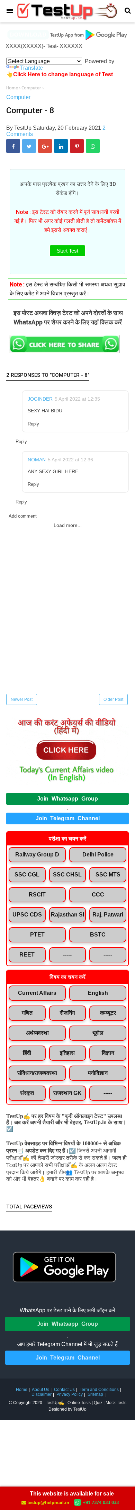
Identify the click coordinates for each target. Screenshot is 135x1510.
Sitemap (95, 1394)
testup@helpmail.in (48, 1502)
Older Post (113, 699)
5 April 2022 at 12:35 (77, 399)
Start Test (67, 251)
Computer (18, 97)
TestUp (80, 1409)
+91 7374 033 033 (101, 1502)
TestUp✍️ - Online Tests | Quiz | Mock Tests (86, 1402)
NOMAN (37, 459)
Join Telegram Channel (68, 818)
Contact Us (64, 1389)
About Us (40, 1389)
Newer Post (22, 699)
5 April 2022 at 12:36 (70, 459)
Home (21, 1389)
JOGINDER (40, 399)
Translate (31, 68)
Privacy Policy (69, 1394)
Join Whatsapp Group (67, 799)
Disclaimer (42, 1394)
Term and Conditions (99, 1389)
